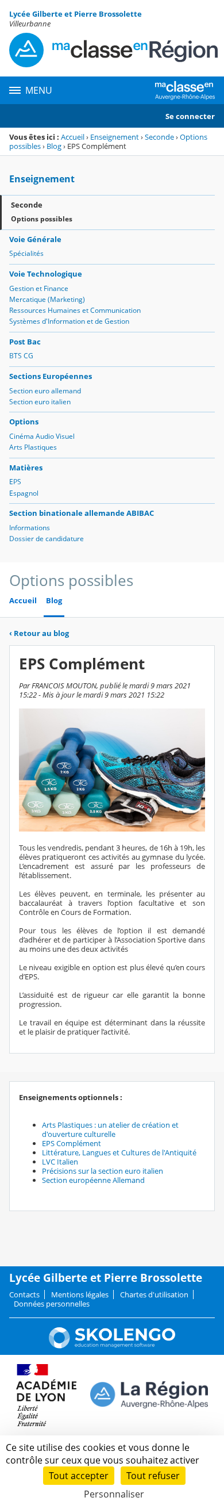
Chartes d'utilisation (154, 1294)
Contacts (24, 1294)
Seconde (159, 137)
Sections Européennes (50, 376)
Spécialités (26, 253)
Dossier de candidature (46, 538)
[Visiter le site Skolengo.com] (112, 1346)
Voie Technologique (45, 274)
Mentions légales (80, 1294)
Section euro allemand (45, 391)
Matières (26, 467)
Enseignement (114, 137)
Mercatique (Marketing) (47, 299)
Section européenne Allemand (93, 1180)
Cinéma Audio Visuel (42, 436)
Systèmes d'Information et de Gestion (69, 321)
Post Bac (25, 341)
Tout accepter (79, 1475)
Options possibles (41, 219)
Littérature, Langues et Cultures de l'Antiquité (119, 1152)
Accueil (72, 137)
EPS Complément (71, 1143)
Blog (54, 146)
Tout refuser (153, 1475)
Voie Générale (35, 239)
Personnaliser (114, 1494)
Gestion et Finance (38, 288)
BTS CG (21, 356)
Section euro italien (40, 402)
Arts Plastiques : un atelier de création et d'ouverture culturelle (110, 1129)
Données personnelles (52, 1303)
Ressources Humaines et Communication (75, 310)
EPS (15, 482)
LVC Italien (60, 1161)
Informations (29, 528)
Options (23, 421)
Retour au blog (39, 633)
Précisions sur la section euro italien (102, 1171)
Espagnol (23, 493)
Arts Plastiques (33, 447)
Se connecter (190, 116)
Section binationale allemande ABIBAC (81, 513)
